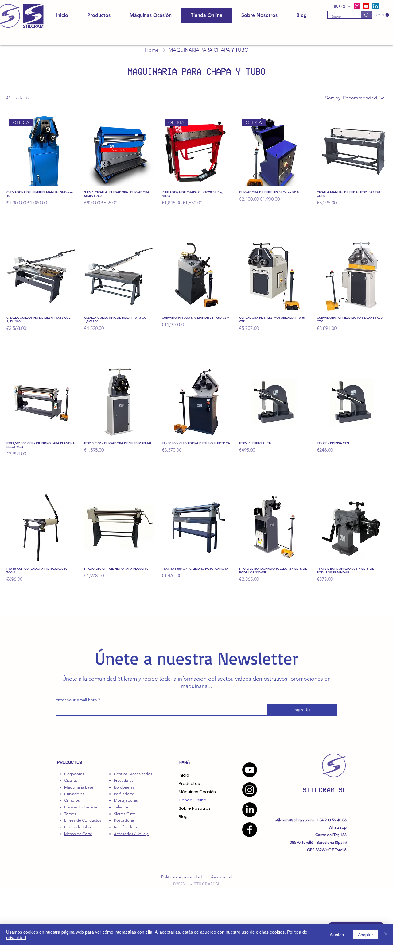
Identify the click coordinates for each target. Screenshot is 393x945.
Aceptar (365, 935)
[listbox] (342, 6)
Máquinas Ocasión (197, 792)
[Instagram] (249, 789)
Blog (183, 817)
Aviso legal (221, 877)
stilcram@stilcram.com (294, 820)
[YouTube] (249, 769)
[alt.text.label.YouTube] (366, 6)
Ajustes (337, 935)
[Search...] (366, 14)
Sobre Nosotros (195, 808)
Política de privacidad (181, 877)
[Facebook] (249, 829)
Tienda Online (192, 800)
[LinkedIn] (375, 6)
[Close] (385, 934)
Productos (189, 783)
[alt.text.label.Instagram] (357, 6)
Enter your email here (76, 699)
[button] (382, 15)
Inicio (184, 775)
